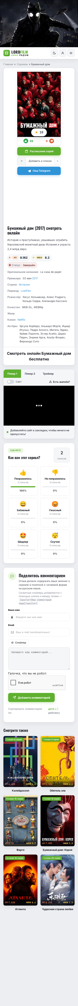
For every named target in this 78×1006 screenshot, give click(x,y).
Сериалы (22, 64)
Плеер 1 (12, 373)
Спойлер (20, 642)
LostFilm (26, 290)
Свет (19, 381)
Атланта (20, 909)
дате (51, 708)
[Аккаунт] (62, 53)
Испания (24, 284)
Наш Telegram (41, 170)
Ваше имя (14, 610)
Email (11, 625)
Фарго (20, 849)
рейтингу (54, 712)
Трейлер (48, 373)
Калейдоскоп (20, 790)
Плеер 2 (30, 373)
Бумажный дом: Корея (57, 849)
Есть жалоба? (61, 381)
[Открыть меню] (71, 53)
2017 (35, 278)
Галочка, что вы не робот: (27, 673)
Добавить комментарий (34, 697)
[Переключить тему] (54, 53)
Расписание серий (41, 151)
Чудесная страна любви (57, 909)
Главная (8, 64)
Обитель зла (58, 790)
